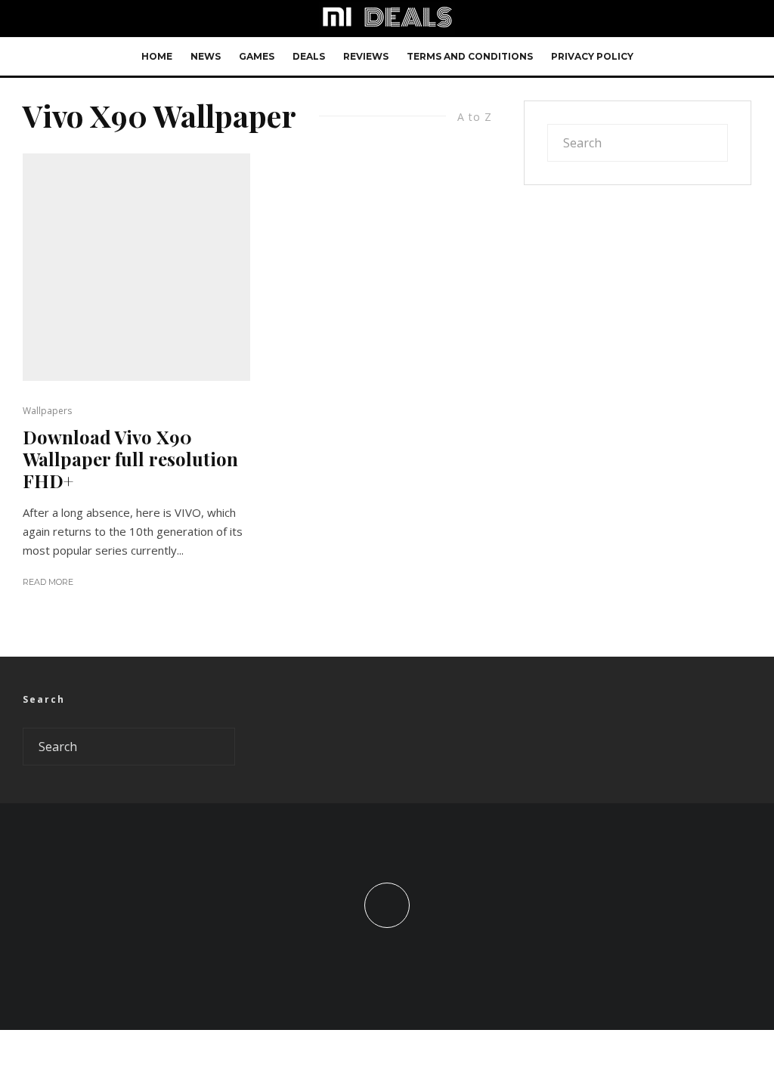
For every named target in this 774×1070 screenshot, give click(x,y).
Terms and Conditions (470, 56)
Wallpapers (47, 410)
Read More (48, 582)
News (205, 56)
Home (156, 56)
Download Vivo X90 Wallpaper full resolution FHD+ (130, 458)
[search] (711, 143)
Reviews (366, 56)
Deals (309, 56)
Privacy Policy (592, 56)
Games (256, 56)
